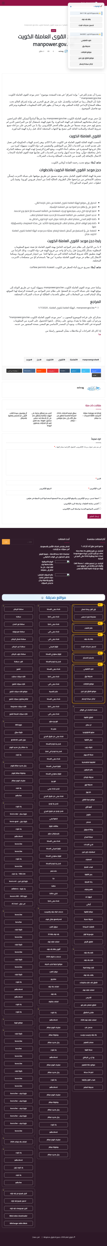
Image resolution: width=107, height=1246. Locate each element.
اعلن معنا (36, 1237)
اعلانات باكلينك (54, 1001)
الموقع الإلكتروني (45, 488)
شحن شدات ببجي (53, 788)
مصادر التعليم (88, 1042)
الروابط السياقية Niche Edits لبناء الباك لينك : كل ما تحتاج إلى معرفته (47, 566)
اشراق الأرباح (88, 941)
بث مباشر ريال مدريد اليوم (18, 747)
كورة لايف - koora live (18, 1093)
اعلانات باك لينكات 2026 (18, 1141)
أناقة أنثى (88, 807)
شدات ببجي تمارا (53, 616)
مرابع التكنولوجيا (88, 732)
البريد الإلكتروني (94, 488)
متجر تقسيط (53, 691)
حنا (54, 878)
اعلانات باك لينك (53, 986)
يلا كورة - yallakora (18, 888)
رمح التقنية (88, 874)
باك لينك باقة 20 (53, 934)
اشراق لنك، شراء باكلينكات (88, 982)
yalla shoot (53, 1019)
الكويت (49, 360)
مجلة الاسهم (88, 754)
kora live (18, 922)
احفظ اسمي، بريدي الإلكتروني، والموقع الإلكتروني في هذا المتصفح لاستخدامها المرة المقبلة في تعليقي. (62, 498)
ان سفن (88, 724)
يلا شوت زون (18, 1167)
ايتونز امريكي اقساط (53, 766)
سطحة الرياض (18, 609)
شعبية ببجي (53, 818)
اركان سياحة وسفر (88, 698)
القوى (61, 360)
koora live (18, 843)
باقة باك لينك (88, 639)
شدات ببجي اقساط (53, 609)
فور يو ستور (53, 721)
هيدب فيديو (88, 866)
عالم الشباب (88, 627)
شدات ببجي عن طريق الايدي (53, 736)
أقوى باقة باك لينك (53, 949)
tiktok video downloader (18, 1215)
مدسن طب (88, 1027)
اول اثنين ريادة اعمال (88, 609)
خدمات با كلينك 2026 (53, 956)
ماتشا (53, 885)
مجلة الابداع (88, 837)
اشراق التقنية (88, 717)
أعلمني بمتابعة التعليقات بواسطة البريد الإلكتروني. (81, 503)
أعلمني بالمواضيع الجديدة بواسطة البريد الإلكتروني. (80, 509)
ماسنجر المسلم (88, 657)
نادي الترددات (88, 844)
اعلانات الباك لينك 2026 (88, 1019)
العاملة (73, 360)
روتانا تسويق (88, 829)
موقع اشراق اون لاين (88, 691)
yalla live (18, 795)
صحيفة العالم (88, 1087)
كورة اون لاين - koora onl (18, 881)
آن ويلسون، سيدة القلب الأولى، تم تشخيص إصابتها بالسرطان (17, 415)
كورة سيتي (18, 732)
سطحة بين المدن (19, 624)
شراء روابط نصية (88, 967)
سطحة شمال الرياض (18, 639)
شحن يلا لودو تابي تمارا (53, 751)
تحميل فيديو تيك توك (18, 1200)
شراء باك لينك (88, 952)
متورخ (88, 814)
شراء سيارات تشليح (18, 684)
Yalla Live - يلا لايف (18, 873)
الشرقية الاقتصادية (88, 762)
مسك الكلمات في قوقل (88, 709)
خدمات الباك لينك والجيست (53, 911)
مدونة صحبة (88, 919)
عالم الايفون (88, 769)
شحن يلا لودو (53, 803)
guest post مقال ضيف (53, 919)
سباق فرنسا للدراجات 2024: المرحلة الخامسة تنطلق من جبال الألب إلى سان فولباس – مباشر (66, 416)
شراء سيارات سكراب (18, 676)
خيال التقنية (88, 739)
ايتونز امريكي (53, 646)
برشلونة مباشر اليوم (18, 773)
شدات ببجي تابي (53, 631)
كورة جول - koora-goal (18, 821)
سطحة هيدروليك (18, 631)
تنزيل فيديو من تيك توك (18, 1193)
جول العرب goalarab (18, 739)
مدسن (88, 822)
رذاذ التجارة (88, 881)
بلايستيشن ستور (53, 833)
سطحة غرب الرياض (18, 646)
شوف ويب (88, 747)
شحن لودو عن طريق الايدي (53, 811)
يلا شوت (53, 1012)
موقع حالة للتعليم (88, 1064)
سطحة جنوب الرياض (18, 654)
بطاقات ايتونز (53, 826)
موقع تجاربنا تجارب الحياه (53, 964)
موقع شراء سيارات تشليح (18, 691)
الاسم (98, 478)
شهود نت (88, 896)
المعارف (88, 859)
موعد (28, 360)
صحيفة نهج (89, 784)
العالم (65, 25)
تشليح (18, 669)
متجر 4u (53, 728)
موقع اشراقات (88, 683)
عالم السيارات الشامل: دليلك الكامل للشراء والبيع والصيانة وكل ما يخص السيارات (45, 579)
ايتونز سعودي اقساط (53, 654)
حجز (38, 360)
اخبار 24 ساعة (88, 1072)
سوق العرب (53, 926)
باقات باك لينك (88, 975)
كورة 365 (18, 724)
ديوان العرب (53, 971)
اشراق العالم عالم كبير (88, 1005)
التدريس (88, 997)
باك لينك (53, 994)
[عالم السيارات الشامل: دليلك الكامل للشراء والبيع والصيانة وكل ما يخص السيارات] (62, 578)
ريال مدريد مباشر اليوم (18, 765)
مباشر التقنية (88, 911)
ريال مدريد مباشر (54, 1042)
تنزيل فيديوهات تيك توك (18, 1208)
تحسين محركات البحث (88, 646)
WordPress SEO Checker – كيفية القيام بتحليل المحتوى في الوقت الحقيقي (54, 555)
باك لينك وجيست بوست (88, 1034)
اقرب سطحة (18, 661)
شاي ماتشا (53, 893)
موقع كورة (18, 1022)
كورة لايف (18, 929)
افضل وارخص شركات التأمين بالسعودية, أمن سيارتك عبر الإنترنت (54, 548)
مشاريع (53, 979)
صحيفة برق (89, 676)
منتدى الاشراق (88, 1012)
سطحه (18, 616)
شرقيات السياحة (88, 926)
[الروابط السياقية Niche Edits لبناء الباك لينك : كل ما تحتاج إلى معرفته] (62, 565)
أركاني (88, 904)
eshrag (61, 51)
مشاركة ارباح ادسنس (88, 616)
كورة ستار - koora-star (18, 813)
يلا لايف (18, 754)
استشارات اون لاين (88, 852)
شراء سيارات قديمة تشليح (18, 713)
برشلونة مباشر (53, 1034)
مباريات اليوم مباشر (53, 1027)
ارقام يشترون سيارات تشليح (18, 698)
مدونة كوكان (88, 777)
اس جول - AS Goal (18, 903)
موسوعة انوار (88, 934)
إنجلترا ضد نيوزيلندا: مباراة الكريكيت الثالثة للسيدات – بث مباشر (91, 415)
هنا (99, 334)
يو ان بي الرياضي (88, 1057)
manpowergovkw (90, 360)
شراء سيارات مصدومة (18, 706)
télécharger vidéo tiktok (18, 1223)
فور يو (53, 781)
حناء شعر (53, 871)
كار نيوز (88, 792)
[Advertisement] (53, 14)
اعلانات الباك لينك (88, 990)
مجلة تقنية (88, 1049)
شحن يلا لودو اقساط (53, 661)
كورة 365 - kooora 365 (18, 896)
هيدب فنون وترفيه (88, 1079)
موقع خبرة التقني (88, 799)
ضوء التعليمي (88, 668)
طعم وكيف (88, 889)
